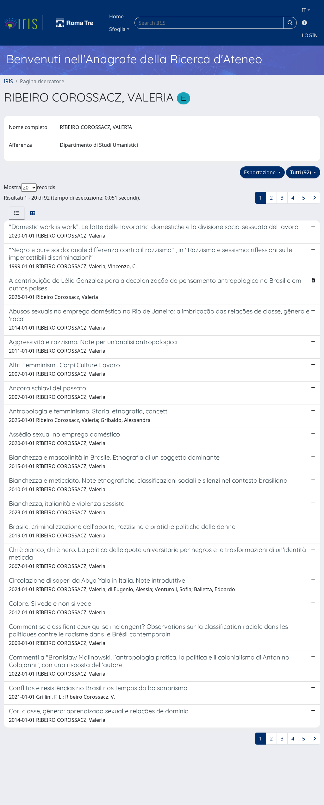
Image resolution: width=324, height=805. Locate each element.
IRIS (8, 81)
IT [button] (304, 10)
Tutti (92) (301, 172)
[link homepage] (23, 22)
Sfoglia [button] (117, 29)
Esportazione (260, 172)
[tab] (17, 213)
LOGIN (310, 35)
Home (116, 16)
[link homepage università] (74, 22)
